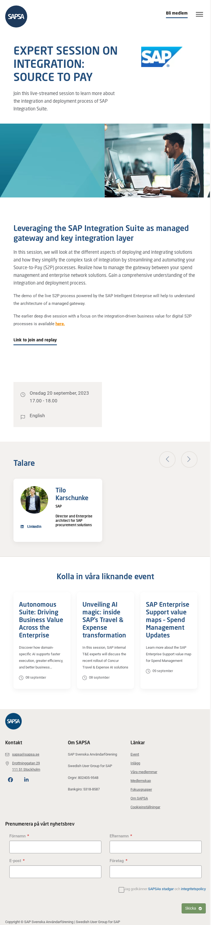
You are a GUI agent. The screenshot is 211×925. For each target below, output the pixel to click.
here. (60, 323)
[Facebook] (10, 779)
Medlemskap (141, 781)
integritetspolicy (193, 889)
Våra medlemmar (144, 772)
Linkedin (33, 526)
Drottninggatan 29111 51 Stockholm (26, 766)
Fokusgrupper (141, 789)
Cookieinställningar (145, 807)
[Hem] (19, 16)
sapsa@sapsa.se (25, 754)
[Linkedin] (26, 779)
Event (135, 754)
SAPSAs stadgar (161, 889)
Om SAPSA (139, 798)
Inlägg (135, 763)
